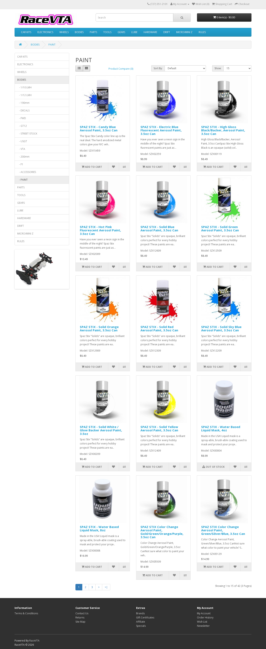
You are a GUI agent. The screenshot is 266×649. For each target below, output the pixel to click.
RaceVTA (34, 640)
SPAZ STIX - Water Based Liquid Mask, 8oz (99, 528)
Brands (140, 613)
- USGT (22, 141)
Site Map (80, 621)
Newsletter (203, 626)
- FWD (21, 118)
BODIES (79, 32)
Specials (141, 626)
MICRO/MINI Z (184, 32)
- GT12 (22, 126)
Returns (79, 617)
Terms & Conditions (26, 613)
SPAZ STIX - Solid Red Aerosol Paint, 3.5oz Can (159, 328)
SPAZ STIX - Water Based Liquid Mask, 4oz (220, 428)
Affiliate (140, 621)
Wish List (202, 621)
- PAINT (22, 179)
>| (106, 587)
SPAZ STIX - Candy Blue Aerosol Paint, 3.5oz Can (98, 128)
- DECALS (23, 110)
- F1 (20, 164)
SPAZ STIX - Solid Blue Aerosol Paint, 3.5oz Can (159, 228)
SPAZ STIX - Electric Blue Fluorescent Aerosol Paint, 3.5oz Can (161, 130)
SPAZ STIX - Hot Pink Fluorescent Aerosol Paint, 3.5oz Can (100, 230)
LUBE (134, 32)
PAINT (51, 44)
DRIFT (166, 32)
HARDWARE (150, 32)
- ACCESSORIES (26, 172)
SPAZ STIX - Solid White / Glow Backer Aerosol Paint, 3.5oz (101, 430)
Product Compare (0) (120, 68)
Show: (217, 68)
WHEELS (64, 32)
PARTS (93, 32)
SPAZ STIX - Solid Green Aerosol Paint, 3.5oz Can (220, 228)
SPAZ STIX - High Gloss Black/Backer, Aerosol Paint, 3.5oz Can (223, 130)
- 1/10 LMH (24, 87)
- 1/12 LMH (24, 95)
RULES (202, 32)
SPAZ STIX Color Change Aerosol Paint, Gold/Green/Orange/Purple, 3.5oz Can (161, 532)
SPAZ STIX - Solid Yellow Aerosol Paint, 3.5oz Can (159, 428)
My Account (204, 613)
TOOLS (107, 32)
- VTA (21, 149)
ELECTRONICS (45, 32)
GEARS (121, 32)
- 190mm (23, 103)
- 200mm (23, 156)
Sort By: (158, 68)
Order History (205, 617)
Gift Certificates (145, 617)
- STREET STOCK (27, 133)
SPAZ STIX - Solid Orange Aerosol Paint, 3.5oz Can (99, 328)
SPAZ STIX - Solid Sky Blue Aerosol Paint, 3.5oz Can (221, 328)
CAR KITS (26, 32)
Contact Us (81, 613)
